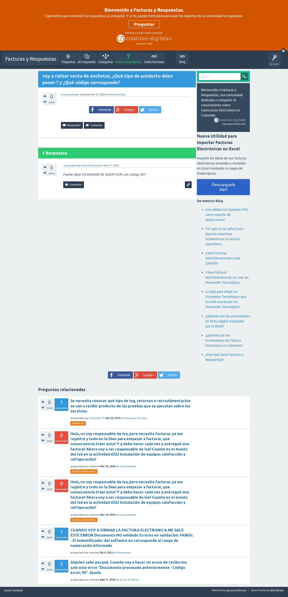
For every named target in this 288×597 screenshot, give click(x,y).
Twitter (153, 109)
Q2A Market (277, 590)
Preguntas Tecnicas (136, 418)
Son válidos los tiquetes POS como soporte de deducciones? (226, 215)
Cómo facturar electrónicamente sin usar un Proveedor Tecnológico (227, 277)
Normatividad (117, 94)
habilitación (78, 423)
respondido (69, 165)
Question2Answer (236, 590)
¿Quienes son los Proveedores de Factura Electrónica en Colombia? (224, 340)
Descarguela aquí (223, 187)
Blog (182, 62)
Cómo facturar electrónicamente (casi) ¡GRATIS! (222, 258)
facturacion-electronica (84, 471)
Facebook (104, 109)
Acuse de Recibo (129, 579)
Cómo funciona (154, 62)
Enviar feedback (13, 590)
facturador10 (97, 418)
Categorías (105, 62)
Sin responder (87, 62)
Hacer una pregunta (128, 62)
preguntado (68, 94)
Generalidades (128, 466)
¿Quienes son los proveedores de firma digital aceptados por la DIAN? (227, 321)
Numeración (124, 552)
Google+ (129, 109)
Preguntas (68, 62)
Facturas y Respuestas (30, 59)
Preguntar (144, 24)
